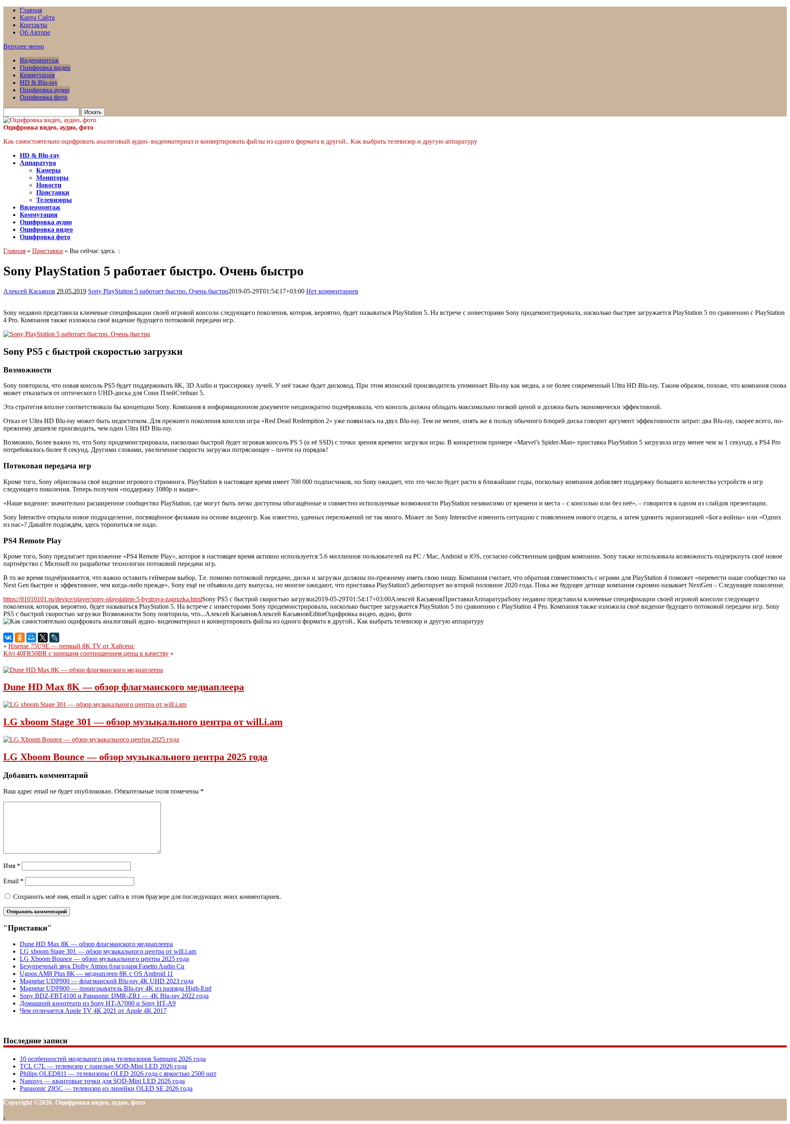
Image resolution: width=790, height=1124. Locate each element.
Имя (11, 865)
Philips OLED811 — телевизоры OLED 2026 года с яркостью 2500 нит (118, 1073)
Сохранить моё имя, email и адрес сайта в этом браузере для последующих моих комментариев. (147, 896)
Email (13, 880)
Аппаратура (38, 162)
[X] (43, 637)
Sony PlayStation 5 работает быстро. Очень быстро (158, 291)
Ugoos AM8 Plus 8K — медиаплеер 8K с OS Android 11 (96, 973)
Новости (48, 185)
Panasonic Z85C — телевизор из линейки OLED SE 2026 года (106, 1088)
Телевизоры (54, 199)
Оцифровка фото (43, 97)
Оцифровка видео (45, 67)
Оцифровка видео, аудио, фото (48, 127)
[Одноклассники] (20, 637)
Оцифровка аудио (45, 89)
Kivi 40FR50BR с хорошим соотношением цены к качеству (86, 653)
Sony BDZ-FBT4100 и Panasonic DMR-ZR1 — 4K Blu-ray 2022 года (114, 995)
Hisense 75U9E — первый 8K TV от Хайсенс (71, 645)
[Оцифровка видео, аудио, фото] (49, 119)
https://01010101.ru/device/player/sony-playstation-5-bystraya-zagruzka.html (102, 599)
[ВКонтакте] (8, 637)
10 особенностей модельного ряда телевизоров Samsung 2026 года (113, 1058)
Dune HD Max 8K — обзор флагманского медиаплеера (123, 687)
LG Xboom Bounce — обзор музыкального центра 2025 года (135, 757)
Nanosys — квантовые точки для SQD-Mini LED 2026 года (102, 1080)
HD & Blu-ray (39, 82)
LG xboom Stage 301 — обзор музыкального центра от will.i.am (143, 722)
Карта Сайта (37, 17)
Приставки (52, 192)
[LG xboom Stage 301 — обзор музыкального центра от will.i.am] (94, 704)
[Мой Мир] (31, 637)
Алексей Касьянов (29, 291)
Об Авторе (35, 32)
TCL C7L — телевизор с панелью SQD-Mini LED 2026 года (103, 1066)
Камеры (48, 170)
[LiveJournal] (54, 637)
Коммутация (37, 75)
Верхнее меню (23, 46)
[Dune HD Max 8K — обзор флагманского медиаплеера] (83, 669)
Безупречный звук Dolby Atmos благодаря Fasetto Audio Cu (102, 966)
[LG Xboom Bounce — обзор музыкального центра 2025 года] (91, 739)
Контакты (33, 24)
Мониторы (52, 177)
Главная (31, 10)
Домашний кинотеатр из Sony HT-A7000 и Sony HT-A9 (98, 1003)
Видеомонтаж (39, 60)
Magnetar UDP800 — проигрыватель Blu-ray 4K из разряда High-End (115, 988)
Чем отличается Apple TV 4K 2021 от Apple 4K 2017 (93, 1010)
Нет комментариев (332, 291)
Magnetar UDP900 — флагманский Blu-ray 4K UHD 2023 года (106, 980)
